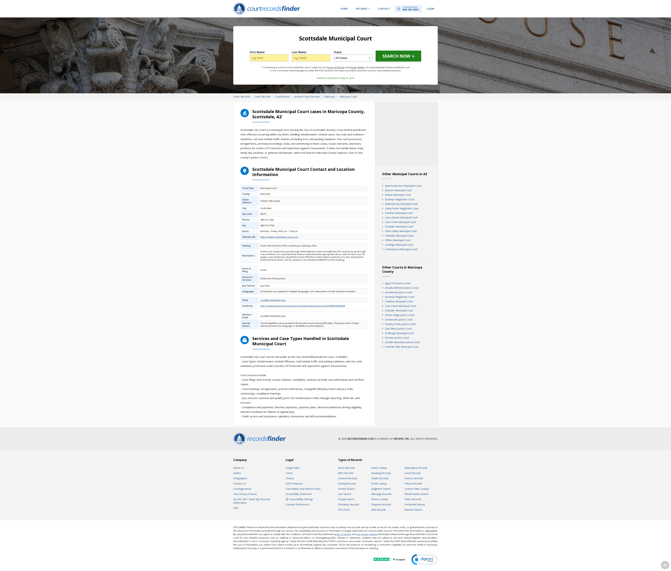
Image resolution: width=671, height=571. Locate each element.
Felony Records (413, 483)
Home (344, 8)
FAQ (235, 508)
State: (338, 52)
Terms (289, 473)
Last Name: (299, 52)
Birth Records (345, 473)
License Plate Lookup (417, 488)
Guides (237, 473)
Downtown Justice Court (399, 319)
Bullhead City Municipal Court (401, 204)
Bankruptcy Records (416, 467)
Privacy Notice (357, 67)
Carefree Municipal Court (399, 213)
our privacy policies (367, 534)
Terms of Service (335, 67)
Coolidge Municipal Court (399, 244)
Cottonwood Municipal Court (401, 249)
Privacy (290, 478)
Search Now (396, 56)
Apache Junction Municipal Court (403, 185)
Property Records (381, 504)
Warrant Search (413, 509)
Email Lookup (379, 483)
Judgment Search (381, 488)
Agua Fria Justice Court (398, 283)
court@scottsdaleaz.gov (273, 300)
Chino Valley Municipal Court (401, 231)
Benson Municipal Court (398, 190)
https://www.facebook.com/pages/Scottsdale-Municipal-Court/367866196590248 (302, 305)
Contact (384, 8)
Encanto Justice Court (397, 337)
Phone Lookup (379, 499)
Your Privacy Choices (245, 494)
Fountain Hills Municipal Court (402, 346)
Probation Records (348, 504)
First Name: (257, 52)
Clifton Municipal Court (398, 240)
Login (430, 8)
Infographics (240, 478)
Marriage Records (381, 494)
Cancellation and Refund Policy (303, 488)
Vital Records (378, 509)
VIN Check (344, 509)
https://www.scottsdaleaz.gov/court (279, 237)
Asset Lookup (379, 467)
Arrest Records (346, 467)
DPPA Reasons (294, 483)
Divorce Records (414, 478)
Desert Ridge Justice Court (400, 315)
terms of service (342, 534)
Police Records (413, 499)
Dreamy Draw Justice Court (400, 324)
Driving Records (347, 483)
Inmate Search (346, 488)
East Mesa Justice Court (398, 328)
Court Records (413, 473)
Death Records (379, 478)
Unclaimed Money (415, 504)
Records (361, 8)
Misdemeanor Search (417, 494)
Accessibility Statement (299, 494)
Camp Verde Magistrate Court (402, 208)
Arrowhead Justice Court (398, 292)
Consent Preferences (297, 504)
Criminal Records (347, 478)
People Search (346, 499)
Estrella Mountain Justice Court (402, 342)
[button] (425, 559)
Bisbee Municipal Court (398, 194)
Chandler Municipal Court (399, 226)
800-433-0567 (411, 8)
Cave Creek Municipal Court (400, 222)
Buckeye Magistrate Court (399, 199)
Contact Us (239, 483)
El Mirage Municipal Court (399, 333)
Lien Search (344, 494)
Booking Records (381, 473)
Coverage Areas (242, 488)
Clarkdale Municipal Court (399, 235)
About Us (238, 467)
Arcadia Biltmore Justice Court (402, 287)
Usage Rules (293, 467)
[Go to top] (665, 565)
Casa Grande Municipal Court (401, 217)
